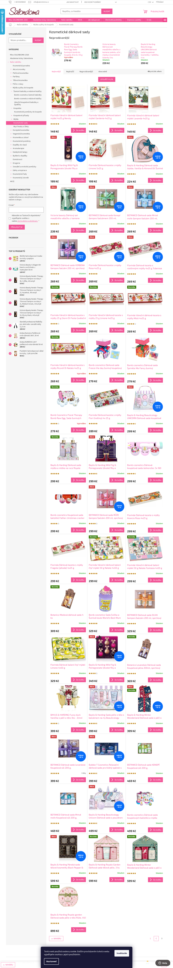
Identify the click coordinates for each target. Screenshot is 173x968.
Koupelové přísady (21, 115)
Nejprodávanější (86, 71)
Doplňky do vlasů (20, 145)
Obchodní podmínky (92, 2)
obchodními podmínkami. (27, 221)
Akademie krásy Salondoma (21, 58)
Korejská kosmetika (21, 130)
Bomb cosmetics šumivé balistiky (28, 95)
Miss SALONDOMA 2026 (19, 54)
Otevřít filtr (106, 79)
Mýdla (16, 119)
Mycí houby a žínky (21, 126)
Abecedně (102, 71)
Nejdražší (70, 71)
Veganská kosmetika (21, 133)
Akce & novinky (19, 69)
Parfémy (16, 76)
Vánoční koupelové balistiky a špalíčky (26, 103)
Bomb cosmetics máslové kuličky (27, 98)
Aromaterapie (18, 148)
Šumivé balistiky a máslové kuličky (28, 91)
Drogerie (16, 163)
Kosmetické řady (20, 174)
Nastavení (51, 961)
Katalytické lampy (20, 152)
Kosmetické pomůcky (22, 141)
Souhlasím (122, 953)
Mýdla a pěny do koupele (23, 87)
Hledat (107, 11)
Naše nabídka (15, 62)
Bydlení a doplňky (20, 155)
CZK (149, 2)
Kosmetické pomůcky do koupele (28, 111)
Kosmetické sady (21, 123)
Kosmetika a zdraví (20, 137)
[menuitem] (18, 20)
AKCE (12, 181)
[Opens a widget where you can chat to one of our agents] (162, 963)
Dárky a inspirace (20, 170)
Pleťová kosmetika (20, 73)
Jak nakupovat (72, 2)
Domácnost (17, 159)
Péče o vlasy (18, 84)
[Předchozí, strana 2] (156, 938)
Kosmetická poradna (21, 65)
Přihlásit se (17, 227)
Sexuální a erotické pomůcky (24, 166)
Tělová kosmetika (20, 80)
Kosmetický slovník (21, 177)
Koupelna (17, 108)
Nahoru (57, 938)
